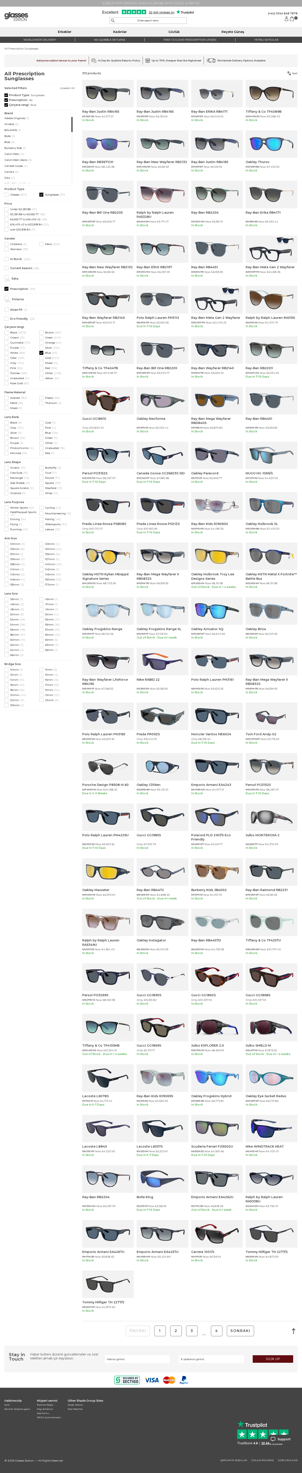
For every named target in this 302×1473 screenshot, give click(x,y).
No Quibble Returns (109, 39)
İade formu (43, 1413)
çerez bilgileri (288, 1460)
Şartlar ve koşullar (233, 1460)
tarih (7, 1404)
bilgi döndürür (45, 1409)
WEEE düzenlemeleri (49, 1417)
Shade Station (75, 1404)
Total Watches (75, 1409)
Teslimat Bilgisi (45, 1404)
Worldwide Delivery (39, 39)
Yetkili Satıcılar (266, 39)
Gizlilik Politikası (262, 1460)
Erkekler (64, 32)
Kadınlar (120, 32)
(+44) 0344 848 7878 (283, 13)
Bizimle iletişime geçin (17, 1409)
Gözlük (174, 32)
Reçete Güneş (233, 32)
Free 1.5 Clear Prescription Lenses (190, 39)
